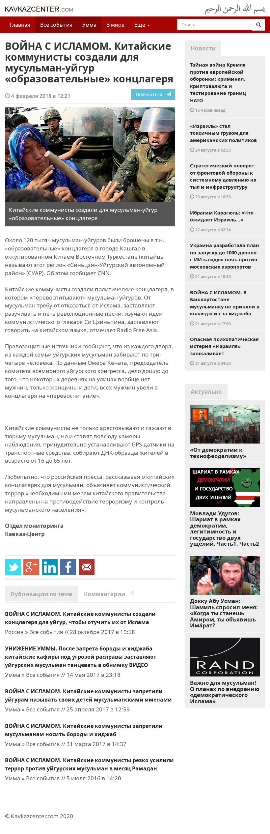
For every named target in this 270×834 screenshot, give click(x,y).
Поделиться (151, 94)
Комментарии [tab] (109, 594)
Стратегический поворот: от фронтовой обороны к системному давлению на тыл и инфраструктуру (223, 180)
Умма (89, 24)
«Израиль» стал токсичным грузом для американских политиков (223, 138)
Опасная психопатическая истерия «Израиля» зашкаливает (224, 351)
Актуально (206, 391)
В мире (115, 24)
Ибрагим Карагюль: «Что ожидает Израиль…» (222, 220)
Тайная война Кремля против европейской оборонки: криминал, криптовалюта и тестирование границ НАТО (218, 87)
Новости (203, 48)
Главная (20, 24)
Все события (56, 24)
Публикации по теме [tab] (41, 594)
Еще (140, 24)
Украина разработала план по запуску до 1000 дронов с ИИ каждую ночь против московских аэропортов (224, 260)
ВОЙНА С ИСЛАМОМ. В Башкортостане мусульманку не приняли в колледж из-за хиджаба (224, 307)
